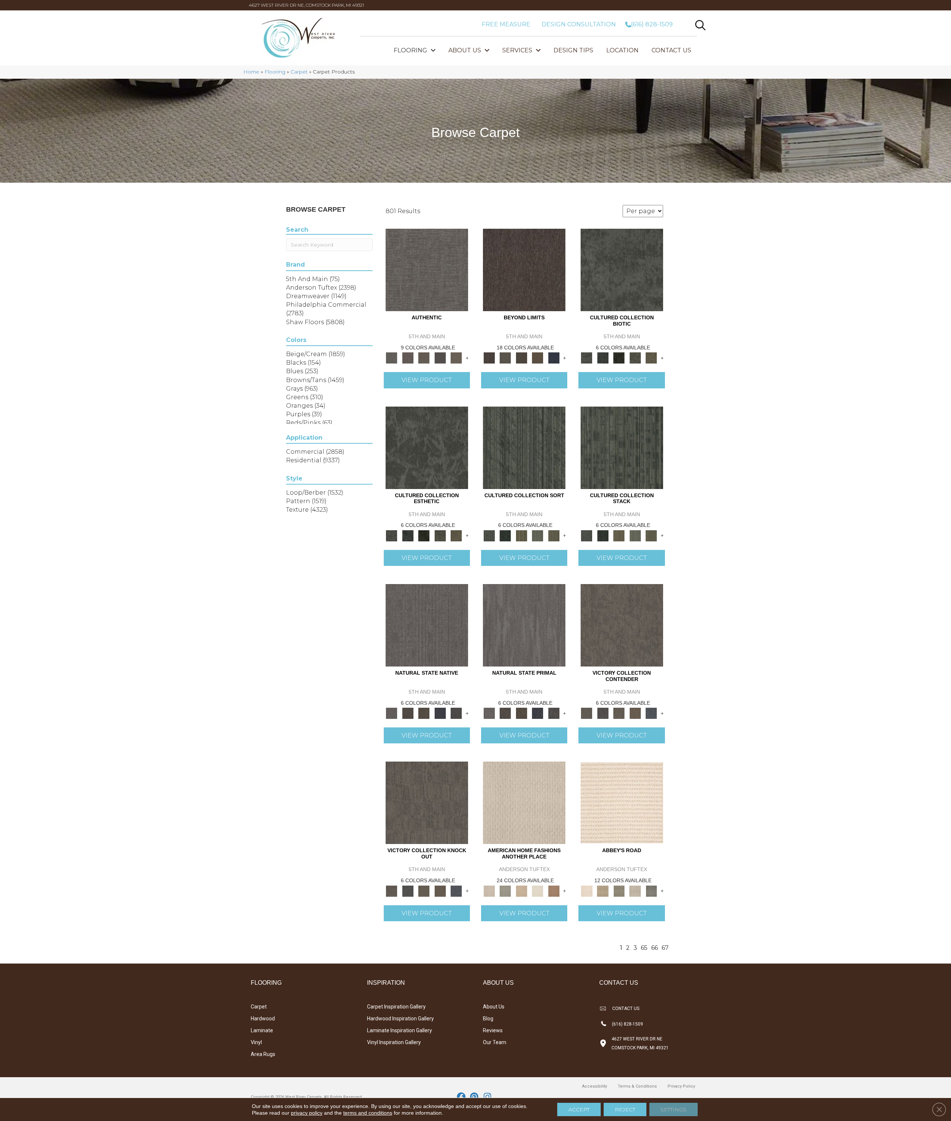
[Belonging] (427, 625)
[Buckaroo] (554, 890)
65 (644, 947)
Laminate (262, 1030)
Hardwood (263, 1018)
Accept (579, 1109)
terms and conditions (367, 1113)
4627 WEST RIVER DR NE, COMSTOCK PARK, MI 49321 (306, 5)
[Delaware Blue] (651, 890)
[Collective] (619, 358)
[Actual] (427, 270)
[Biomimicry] (622, 270)
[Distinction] (651, 358)
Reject (625, 1109)
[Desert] (505, 358)
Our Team (494, 1042)
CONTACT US (625, 1008)
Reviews (493, 1030)
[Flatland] (554, 358)
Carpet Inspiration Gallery (396, 1007)
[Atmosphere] (505, 890)
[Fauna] (537, 358)
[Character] (603, 358)
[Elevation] (522, 358)
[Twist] (554, 535)
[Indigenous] (424, 713)
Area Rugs (263, 1054)
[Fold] (522, 535)
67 (665, 947)
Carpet (299, 72)
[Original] (456, 713)
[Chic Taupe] (635, 890)
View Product (427, 380)
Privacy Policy (681, 1086)
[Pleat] (537, 535)
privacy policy (306, 1113)
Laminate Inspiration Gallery (399, 1030)
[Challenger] (622, 625)
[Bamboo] (603, 890)
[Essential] (408, 713)
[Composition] (635, 358)
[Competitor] (619, 713)
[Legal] (440, 358)
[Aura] (622, 802)
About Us (493, 1007)
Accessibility (594, 1086)
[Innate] (440, 713)
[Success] (651, 713)
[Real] (456, 358)
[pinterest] (474, 1097)
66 (654, 947)
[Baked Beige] (522, 890)
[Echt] (408, 358)
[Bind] (524, 447)
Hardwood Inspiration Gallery (400, 1018)
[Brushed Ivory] (537, 890)
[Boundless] (619, 890)
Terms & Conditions (637, 1086)
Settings (673, 1109)
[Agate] (524, 802)
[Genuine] (424, 358)
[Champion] (603, 713)
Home (251, 72)
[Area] (524, 270)
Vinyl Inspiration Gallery (394, 1042)
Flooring (274, 72)
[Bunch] (505, 535)
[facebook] (461, 1097)
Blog (488, 1018)
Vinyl (256, 1042)
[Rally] (635, 713)
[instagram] (487, 1097)
